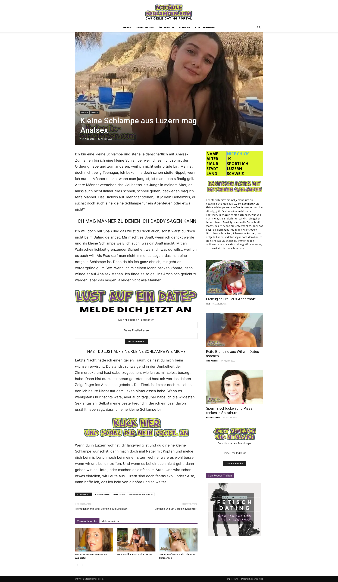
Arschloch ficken (102, 494)
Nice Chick (90, 138)
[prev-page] (77, 565)
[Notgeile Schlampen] (169, 12)
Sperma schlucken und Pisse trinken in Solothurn (229, 410)
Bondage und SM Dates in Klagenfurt (176, 508)
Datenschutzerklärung (252, 578)
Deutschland (145, 27)
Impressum (232, 578)
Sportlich (94, 112)
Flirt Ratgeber (205, 27)
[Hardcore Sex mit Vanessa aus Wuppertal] (94, 539)
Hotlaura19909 (213, 417)
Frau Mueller (212, 360)
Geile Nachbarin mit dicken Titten (134, 554)
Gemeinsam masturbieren (141, 494)
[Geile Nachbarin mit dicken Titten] (136, 539)
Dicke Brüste (119, 494)
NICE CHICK (238, 153)
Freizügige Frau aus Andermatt (231, 299)
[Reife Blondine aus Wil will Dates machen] (234, 330)
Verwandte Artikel (87, 521)
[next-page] (83, 565)
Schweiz (184, 27)
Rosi (208, 303)
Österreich (166, 27)
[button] (259, 27)
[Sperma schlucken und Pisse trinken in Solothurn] (234, 387)
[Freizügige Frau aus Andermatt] (234, 277)
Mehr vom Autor (111, 521)
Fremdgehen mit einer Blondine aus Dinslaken (101, 508)
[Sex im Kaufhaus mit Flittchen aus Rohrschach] (178, 539)
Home (127, 27)
